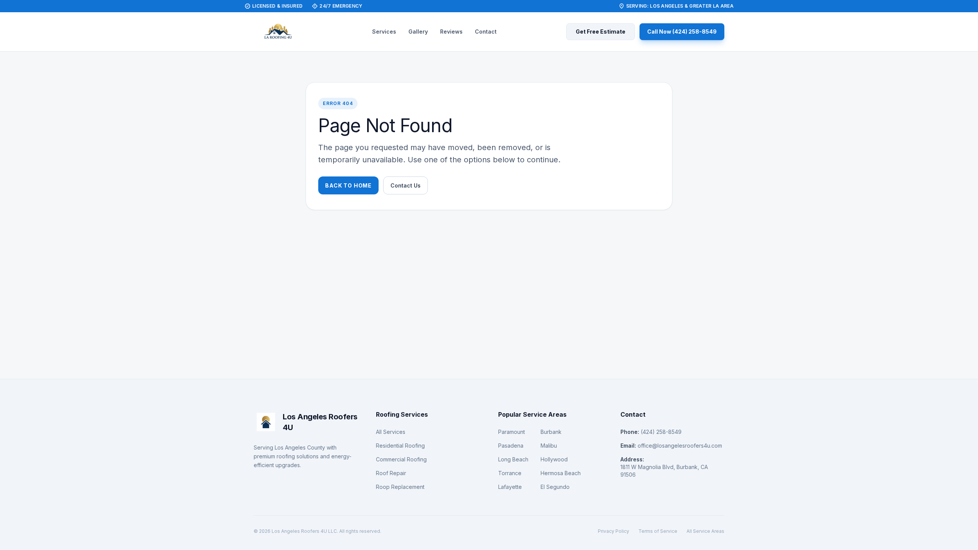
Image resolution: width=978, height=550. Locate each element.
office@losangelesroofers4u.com (680, 445)
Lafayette (510, 487)
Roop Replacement (400, 487)
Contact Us (405, 185)
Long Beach (513, 459)
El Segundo (555, 487)
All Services (390, 432)
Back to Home (348, 185)
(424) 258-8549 (661, 432)
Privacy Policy (613, 531)
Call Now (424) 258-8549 (682, 31)
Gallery (418, 31)
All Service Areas (705, 531)
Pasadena (510, 445)
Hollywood (554, 459)
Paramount (511, 432)
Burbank (551, 432)
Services (384, 31)
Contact (486, 31)
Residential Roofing (400, 445)
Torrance (509, 473)
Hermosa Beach (561, 473)
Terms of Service (657, 531)
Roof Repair (391, 473)
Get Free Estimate (600, 31)
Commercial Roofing (401, 459)
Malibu (549, 445)
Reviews (451, 31)
